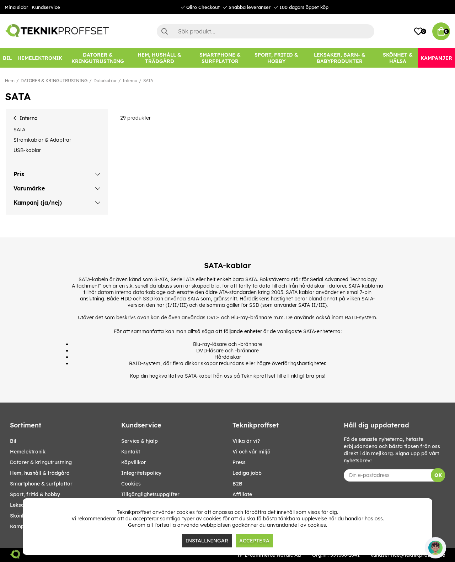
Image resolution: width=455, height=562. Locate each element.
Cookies (131, 483)
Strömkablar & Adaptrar (42, 140)
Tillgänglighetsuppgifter (150, 494)
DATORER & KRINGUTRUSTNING (54, 80)
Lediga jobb (247, 473)
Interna (130, 80)
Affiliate (242, 494)
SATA (148, 80)
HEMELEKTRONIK (28, 451)
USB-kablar (27, 150)
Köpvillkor (133, 462)
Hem (10, 80)
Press (239, 462)
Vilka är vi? (246, 441)
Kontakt (130, 451)
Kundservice (46, 7)
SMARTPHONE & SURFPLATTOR (41, 483)
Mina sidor (16, 7)
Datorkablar (105, 80)
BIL (13, 441)
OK (438, 475)
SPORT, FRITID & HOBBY (35, 494)
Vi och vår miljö (251, 451)
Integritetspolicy (141, 473)
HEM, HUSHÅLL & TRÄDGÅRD (40, 473)
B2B (237, 483)
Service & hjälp (139, 441)
